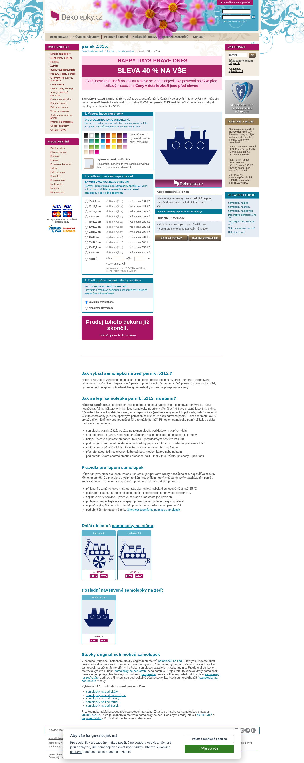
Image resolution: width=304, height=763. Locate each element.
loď (230, 63)
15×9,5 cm (94, 201)
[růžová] (91, 152)
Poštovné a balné (116, 36)
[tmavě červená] (108, 135)
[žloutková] (113, 135)
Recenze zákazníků (175, 36)
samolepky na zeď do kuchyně (106, 695)
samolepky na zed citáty (102, 691)
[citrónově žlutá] (113, 146)
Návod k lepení (57, 738)
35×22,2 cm (95, 221)
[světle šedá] (86, 146)
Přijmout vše (209, 748)
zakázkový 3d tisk (58, 746)
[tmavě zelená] (97, 135)
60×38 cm (94, 237)
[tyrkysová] (91, 141)
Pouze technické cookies (209, 739)
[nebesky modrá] (102, 141)
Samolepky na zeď (92, 51)
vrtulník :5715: (91, 715)
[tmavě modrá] (102, 135)
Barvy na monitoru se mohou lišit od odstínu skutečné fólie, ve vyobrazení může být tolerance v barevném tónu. (116, 123)
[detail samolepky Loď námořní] (129, 575)
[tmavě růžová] (97, 152)
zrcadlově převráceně (101, 308)
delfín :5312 (204, 715)
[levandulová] (125, 141)
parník (236, 63)
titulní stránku (127, 335)
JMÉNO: (218, 11)
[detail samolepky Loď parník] (94, 575)
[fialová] (125, 135)
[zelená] (97, 141)
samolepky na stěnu (132, 525)
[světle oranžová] (108, 146)
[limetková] (91, 146)
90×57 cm (94, 252)
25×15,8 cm (95, 211)
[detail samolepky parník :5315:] (94, 639)
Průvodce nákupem (86, 36)
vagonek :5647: (91, 718)
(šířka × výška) (114, 201)
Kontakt (198, 36)
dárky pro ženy (242, 742)
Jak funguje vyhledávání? (236, 70)
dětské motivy (126, 51)
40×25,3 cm (95, 226)
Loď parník (98, 533)
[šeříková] (125, 146)
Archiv (110, 51)
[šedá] (86, 141)
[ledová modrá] (102, 146)
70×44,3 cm (95, 242)
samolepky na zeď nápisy (102, 698)
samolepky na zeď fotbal (102, 702)
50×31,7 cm (95, 232)
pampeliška (148, 674)
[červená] (108, 141)
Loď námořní (134, 533)
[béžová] (86, 152)
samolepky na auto (59, 742)
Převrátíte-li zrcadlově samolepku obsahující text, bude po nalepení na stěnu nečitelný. (116, 290)
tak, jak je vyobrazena (101, 302)
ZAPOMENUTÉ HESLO (234, 21)
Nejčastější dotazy (144, 36)
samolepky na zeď (143, 590)
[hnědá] (119, 135)
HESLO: (218, 17)
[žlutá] (113, 141)
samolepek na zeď (170, 661)
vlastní (92, 258)
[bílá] (91, 135)
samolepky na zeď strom (131, 671)
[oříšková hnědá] (119, 141)
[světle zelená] (97, 146)
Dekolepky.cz (59, 36)
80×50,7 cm (95, 247)
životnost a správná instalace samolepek (153, 509)
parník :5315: (99, 597)
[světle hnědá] (119, 146)
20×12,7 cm (95, 206)
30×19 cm (94, 216)
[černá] (86, 135)
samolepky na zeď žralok (102, 705)
